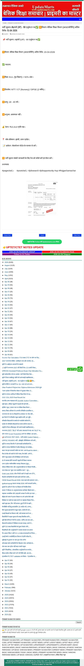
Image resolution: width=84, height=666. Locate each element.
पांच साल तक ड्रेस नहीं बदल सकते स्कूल (14, 546)
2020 (7, 611)
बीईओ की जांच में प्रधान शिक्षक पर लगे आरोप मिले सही (17, 497)
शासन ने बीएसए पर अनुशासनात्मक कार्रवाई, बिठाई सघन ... (19, 490)
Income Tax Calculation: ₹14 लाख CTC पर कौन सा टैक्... (21, 358)
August (7, 265)
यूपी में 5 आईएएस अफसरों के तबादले (12, 364)
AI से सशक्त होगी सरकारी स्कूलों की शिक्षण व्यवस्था (16, 460)
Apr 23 (7, 305)
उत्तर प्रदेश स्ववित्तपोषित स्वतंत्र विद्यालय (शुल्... (16, 464)
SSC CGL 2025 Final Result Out (13, 397)
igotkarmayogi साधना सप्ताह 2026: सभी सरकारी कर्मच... (19, 483)
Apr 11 (7, 345)
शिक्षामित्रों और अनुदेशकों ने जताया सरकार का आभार (17, 530)
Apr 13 (7, 338)
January (8, 591)
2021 (7, 608)
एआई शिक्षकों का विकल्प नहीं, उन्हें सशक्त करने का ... (17, 513)
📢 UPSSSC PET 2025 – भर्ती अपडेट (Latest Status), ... (21, 437)
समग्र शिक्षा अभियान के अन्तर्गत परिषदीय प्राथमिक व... (18, 411)
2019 (7, 614)
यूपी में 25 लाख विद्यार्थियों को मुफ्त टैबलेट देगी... (15, 527)
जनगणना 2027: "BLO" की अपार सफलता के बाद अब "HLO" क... (21, 430)
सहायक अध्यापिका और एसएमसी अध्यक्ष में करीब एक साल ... (19, 493)
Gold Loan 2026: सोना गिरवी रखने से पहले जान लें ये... (19, 474)
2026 (7, 262)
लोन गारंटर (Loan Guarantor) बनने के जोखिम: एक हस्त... (20, 434)
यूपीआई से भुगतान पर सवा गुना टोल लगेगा (14, 540)
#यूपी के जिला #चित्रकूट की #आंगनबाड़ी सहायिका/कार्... (18, 427)
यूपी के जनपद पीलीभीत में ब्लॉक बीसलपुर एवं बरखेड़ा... (17, 447)
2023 (7, 601)
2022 (7, 605)
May (6, 275)
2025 (7, 595)
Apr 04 (7, 570)
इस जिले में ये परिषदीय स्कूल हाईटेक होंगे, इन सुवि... (17, 417)
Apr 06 (7, 564)
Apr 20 (7, 315)
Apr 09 (7, 351)
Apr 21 (7, 311)
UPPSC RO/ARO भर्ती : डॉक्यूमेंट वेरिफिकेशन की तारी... (19, 440)
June (7, 272)
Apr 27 (7, 292)
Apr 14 (7, 335)
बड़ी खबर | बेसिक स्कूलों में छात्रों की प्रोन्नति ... (16, 404)
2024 (7, 598)
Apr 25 (7, 298)
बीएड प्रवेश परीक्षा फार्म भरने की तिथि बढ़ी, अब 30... (17, 553)
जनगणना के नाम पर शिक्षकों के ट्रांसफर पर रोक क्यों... (18, 414)
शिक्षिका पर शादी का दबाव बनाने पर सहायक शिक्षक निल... (18, 500)
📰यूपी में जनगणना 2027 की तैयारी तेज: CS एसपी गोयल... (19, 368)
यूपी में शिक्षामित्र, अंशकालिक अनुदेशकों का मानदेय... (17, 550)
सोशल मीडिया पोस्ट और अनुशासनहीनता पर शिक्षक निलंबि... (19, 467)
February (8, 587)
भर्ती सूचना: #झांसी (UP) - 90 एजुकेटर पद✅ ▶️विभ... (18, 381)
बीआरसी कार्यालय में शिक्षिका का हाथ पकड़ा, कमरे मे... (17, 523)
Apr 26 (7, 295)
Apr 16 (7, 328)
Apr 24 (7, 302)
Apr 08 (7, 354)
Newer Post (7, 235)
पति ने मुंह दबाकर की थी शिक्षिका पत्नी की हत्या (15, 457)
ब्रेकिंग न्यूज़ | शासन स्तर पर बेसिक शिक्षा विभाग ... (16, 407)
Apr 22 (7, 308)
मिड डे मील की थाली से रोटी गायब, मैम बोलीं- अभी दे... (17, 454)
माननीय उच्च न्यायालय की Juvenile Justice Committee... (20, 401)
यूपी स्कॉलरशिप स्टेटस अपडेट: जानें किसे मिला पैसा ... (17, 374)
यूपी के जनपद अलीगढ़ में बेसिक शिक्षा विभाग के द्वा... (16, 394)
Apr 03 (7, 573)
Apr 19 (7, 318)
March (7, 584)
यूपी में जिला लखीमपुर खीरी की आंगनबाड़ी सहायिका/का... (18, 377)
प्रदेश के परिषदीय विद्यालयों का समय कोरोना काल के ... (18, 424)
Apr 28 (7, 288)
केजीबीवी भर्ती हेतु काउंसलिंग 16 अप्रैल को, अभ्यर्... (17, 507)
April (6, 279)
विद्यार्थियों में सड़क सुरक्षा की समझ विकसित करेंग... (16, 517)
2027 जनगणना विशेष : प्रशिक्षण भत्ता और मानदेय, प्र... (18, 361)
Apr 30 (7, 282)
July (6, 269)
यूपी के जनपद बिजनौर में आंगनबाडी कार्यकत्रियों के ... (17, 444)
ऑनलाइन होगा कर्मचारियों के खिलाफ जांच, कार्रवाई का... (18, 543)
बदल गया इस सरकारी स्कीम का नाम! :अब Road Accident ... (20, 450)
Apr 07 (7, 560)
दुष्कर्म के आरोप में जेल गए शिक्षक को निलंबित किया (16, 487)
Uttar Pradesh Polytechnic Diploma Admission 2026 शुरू (22, 387)
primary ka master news (18, 34)
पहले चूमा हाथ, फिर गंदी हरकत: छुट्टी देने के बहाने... (17, 503)
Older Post (77, 235)
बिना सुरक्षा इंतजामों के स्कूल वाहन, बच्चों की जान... (16, 510)
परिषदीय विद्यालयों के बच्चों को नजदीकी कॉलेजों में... (16, 421)
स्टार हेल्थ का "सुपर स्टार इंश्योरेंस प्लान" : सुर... (16, 470)
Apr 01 (7, 580)
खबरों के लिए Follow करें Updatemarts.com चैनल (43, 242)
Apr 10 (7, 348)
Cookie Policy (49, 664)
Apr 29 (7, 285)
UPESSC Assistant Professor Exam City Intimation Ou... (22, 371)
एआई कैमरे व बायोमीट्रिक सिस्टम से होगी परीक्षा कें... (17, 536)
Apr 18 (7, 321)
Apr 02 (7, 577)
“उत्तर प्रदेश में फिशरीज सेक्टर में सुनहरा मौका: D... (17, 391)
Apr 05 (7, 567)
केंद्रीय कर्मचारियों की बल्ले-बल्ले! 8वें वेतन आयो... (16, 477)
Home (42, 235)
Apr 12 (7, 341)
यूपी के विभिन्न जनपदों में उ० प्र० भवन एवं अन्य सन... (17, 384)
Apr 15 (7, 331)
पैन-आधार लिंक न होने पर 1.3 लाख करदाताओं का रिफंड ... (19, 533)
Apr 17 (7, 325)
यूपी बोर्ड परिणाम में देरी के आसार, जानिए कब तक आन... (18, 520)
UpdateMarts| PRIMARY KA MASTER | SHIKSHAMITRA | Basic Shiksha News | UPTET (28, 661)
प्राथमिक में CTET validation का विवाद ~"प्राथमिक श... (19, 556)
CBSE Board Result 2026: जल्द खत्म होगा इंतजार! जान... (20, 480)
